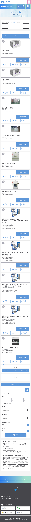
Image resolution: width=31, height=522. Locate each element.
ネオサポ (7, 481)
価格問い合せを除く (7, 403)
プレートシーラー (11, 444)
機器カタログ (10, 6)
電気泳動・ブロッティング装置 (18, 457)
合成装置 (22, 462)
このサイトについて (20, 517)
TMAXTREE (9, 451)
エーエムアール (9, 452)
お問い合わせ (22, 60)
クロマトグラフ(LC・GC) (17, 461)
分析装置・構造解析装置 (13, 462)
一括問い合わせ (6, 35)
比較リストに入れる (24, 35)
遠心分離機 (8, 466)
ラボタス (23, 479)
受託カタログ (7, 479)
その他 (7, 446)
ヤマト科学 (16, 452)
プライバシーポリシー (10, 517)
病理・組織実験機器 (10, 459)
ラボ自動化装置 (9, 465)
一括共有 (15, 35)
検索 (27, 390)
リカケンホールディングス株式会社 (10, 497)
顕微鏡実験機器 (14, 458)
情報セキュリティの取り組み (15, 518)
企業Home (8, 476)
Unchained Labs (17, 451)
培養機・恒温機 (19, 459)
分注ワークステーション (16, 443)
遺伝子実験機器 (6, 457)
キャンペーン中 (7, 393)
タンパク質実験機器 (12, 464)
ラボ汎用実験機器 (9, 468)
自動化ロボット (6, 443)
